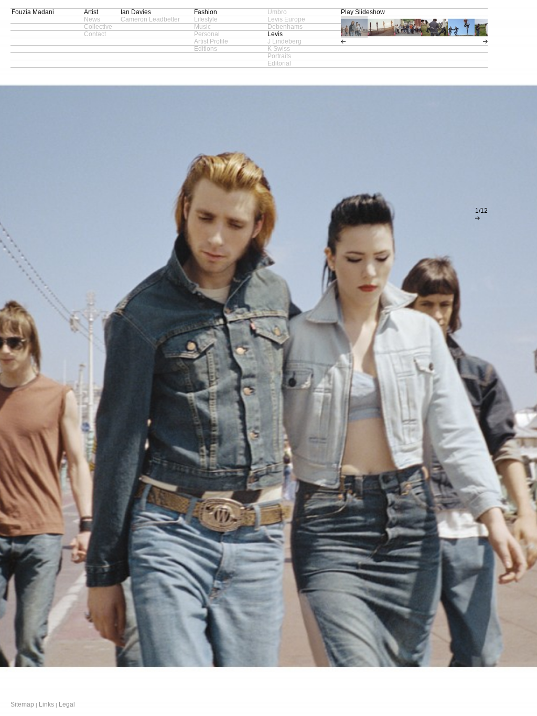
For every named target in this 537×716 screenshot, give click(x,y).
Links (46, 704)
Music (202, 26)
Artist (91, 12)
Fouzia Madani (33, 12)
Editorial (279, 63)
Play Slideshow (363, 12)
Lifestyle (206, 19)
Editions (205, 48)
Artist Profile (211, 41)
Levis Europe (286, 19)
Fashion (205, 12)
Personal (207, 34)
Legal (67, 704)
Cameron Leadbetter (150, 19)
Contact (95, 34)
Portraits (279, 56)
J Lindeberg (284, 41)
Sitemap (22, 704)
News (92, 19)
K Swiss (278, 48)
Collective (98, 26)
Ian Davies (136, 12)
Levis (275, 34)
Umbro (277, 12)
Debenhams (285, 26)
